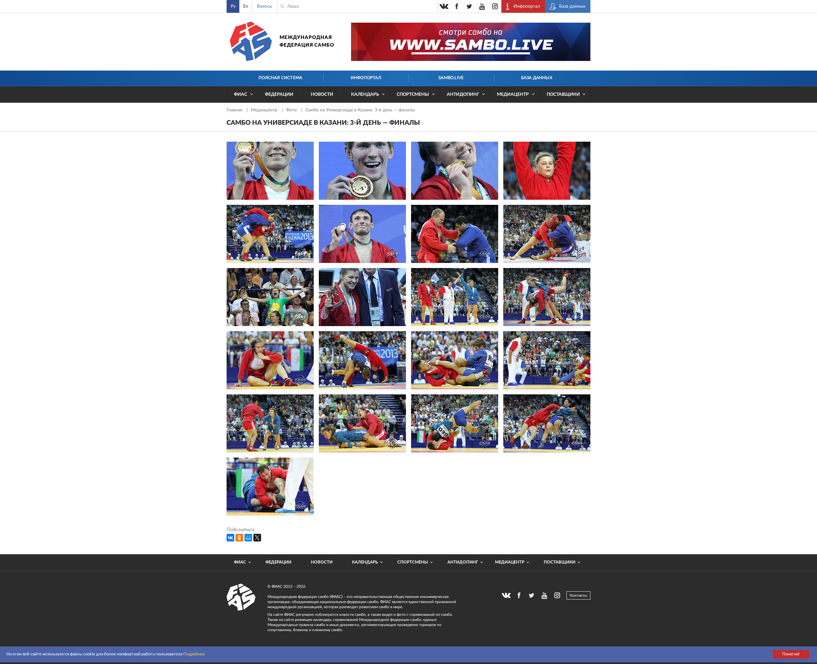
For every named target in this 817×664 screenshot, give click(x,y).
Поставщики (563, 94)
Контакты (578, 595)
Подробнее (194, 654)
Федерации (279, 94)
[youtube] (482, 6)
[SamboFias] (241, 597)
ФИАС (240, 94)
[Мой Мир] (248, 537)
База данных (536, 78)
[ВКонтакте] (230, 537)
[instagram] (495, 6)
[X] (257, 537)
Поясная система (280, 78)
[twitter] (469, 6)
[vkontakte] (444, 6)
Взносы (264, 6)
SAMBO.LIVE (451, 78)
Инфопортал (366, 78)
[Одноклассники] (239, 537)
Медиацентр (513, 94)
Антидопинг (463, 94)
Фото (292, 110)
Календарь (365, 94)
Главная (235, 110)
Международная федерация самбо (307, 41)
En (245, 6)
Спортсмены (413, 94)
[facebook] (456, 6)
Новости (322, 94)
